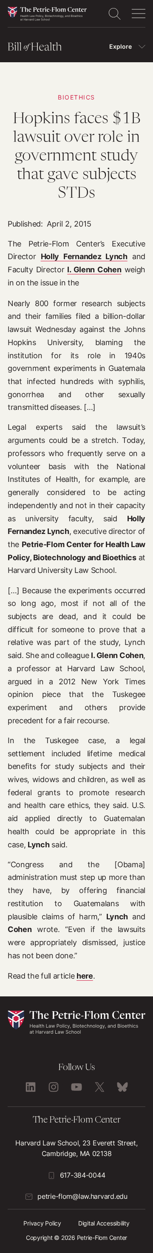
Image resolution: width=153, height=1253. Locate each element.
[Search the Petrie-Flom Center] (114, 13)
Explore (120, 46)
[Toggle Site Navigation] (138, 13)
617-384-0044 (82, 1175)
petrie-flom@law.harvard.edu (82, 1196)
